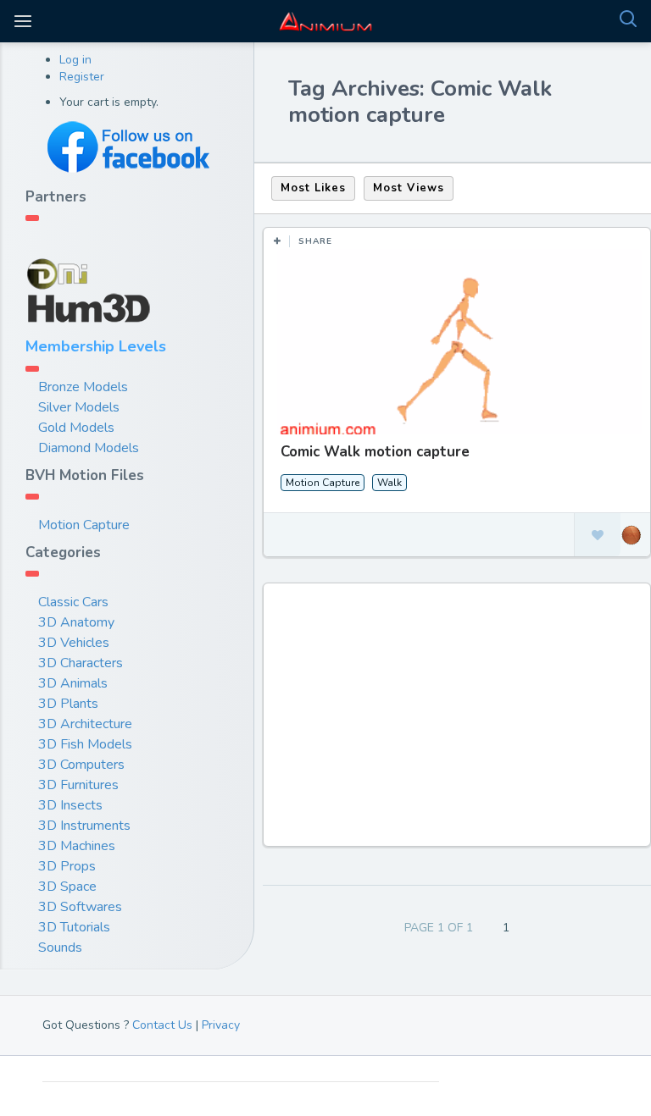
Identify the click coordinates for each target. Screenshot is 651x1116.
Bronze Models (83, 387)
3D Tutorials (74, 927)
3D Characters (80, 663)
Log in (75, 60)
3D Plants (68, 703)
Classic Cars (73, 602)
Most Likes (313, 188)
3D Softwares (80, 907)
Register (81, 77)
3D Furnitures (78, 785)
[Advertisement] (459, 723)
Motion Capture (84, 525)
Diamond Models (88, 448)
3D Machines (76, 846)
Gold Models (76, 427)
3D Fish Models (85, 744)
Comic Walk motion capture (375, 451)
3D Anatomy (76, 622)
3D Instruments (84, 825)
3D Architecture (85, 724)
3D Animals (73, 683)
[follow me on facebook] (127, 147)
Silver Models (79, 407)
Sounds (60, 947)
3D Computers (81, 764)
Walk (389, 482)
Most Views (408, 188)
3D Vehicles (73, 642)
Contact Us (162, 1025)
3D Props (67, 866)
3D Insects (70, 805)
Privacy (221, 1025)
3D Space (67, 886)
